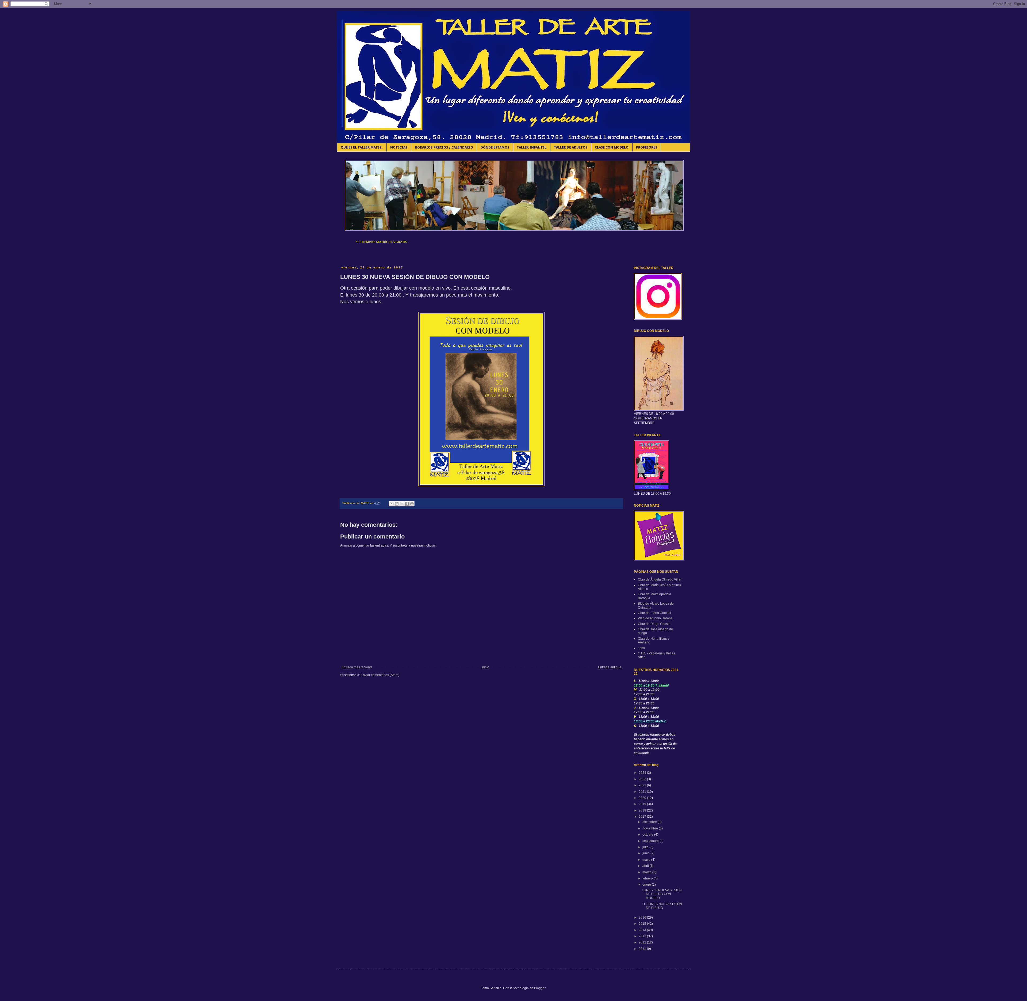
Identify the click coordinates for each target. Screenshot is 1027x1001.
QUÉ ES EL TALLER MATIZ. (362, 147)
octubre (648, 834)
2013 (643, 936)
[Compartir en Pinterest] (412, 503)
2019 (643, 804)
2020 (643, 798)
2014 (643, 930)
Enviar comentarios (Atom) (380, 675)
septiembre (651, 841)
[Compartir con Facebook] (406, 503)
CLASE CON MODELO (612, 147)
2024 (643, 773)
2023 (643, 779)
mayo (646, 860)
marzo (647, 872)
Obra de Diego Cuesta (654, 624)
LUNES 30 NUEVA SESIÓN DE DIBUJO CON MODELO (662, 894)
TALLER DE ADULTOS (570, 147)
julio (645, 847)
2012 (643, 942)
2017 (643, 816)
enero (647, 884)
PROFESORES (646, 147)
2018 (643, 810)
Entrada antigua (609, 667)
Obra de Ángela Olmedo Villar (659, 579)
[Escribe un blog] (396, 503)
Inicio (485, 667)
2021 (643, 792)
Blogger (539, 988)
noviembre (650, 828)
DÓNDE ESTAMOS (495, 147)
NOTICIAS (398, 147)
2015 (643, 924)
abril (646, 866)
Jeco (641, 648)
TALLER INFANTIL (531, 147)
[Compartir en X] (401, 503)
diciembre (650, 822)
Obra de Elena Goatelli (654, 613)
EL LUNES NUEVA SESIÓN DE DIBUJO (662, 906)
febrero (648, 878)
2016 (643, 917)
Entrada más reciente (357, 667)
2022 (643, 785)
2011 (643, 949)
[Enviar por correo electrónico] (391, 503)
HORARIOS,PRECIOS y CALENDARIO (444, 147)
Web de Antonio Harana (655, 618)
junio (646, 853)
